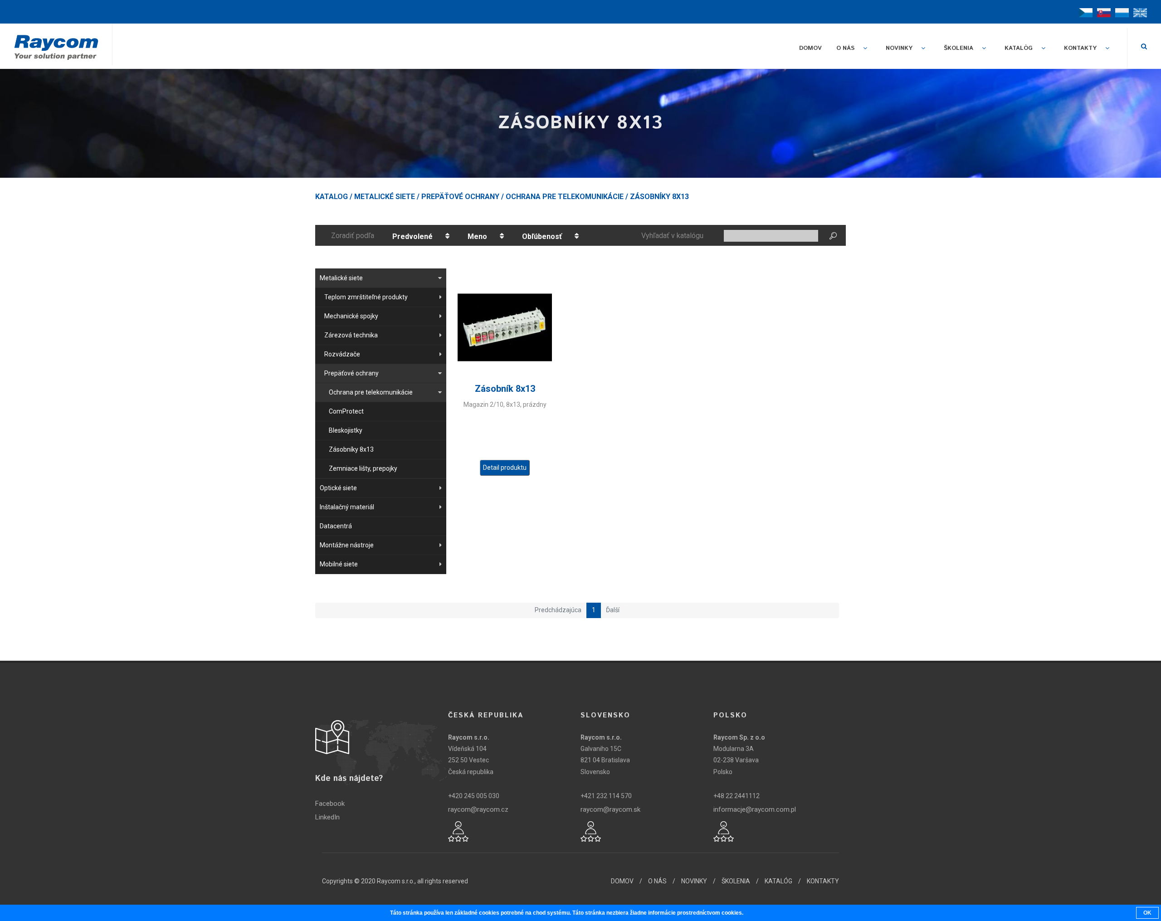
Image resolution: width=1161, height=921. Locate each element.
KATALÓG (778, 881)
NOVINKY (694, 881)
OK (1147, 913)
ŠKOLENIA (736, 881)
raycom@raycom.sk (610, 809)
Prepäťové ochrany (460, 196)
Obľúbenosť (542, 236)
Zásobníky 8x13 (659, 196)
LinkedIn (327, 817)
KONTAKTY (823, 881)
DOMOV (622, 881)
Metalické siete (384, 196)
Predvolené (412, 236)
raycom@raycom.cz (478, 809)
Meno (477, 236)
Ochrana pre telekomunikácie (565, 196)
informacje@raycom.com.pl (754, 809)
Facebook (330, 803)
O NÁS (657, 881)
